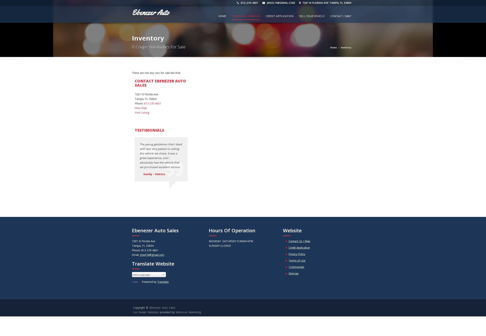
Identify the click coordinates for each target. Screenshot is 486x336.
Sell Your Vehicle (311, 16)
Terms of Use (297, 260)
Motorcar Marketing (188, 312)
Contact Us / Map (299, 241)
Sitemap (294, 273)
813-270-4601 (249, 3)
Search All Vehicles (246, 16)
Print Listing (142, 112)
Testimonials (296, 267)
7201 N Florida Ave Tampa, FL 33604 (326, 3)
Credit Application (279, 16)
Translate (163, 282)
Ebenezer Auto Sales (162, 307)
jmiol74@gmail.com (280, 3)
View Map (141, 108)
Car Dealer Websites (146, 312)
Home (222, 16)
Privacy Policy (297, 254)
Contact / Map (340, 16)
